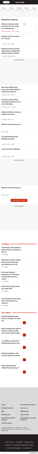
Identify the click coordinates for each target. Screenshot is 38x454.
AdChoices (34, 452)
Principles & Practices (27, 405)
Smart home (24, 415)
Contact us (24, 408)
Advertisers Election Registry (8, 419)
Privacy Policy (10, 442)
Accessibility (27, 448)
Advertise (8, 445)
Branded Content (7, 408)
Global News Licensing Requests (28, 419)
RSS (2, 411)
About (3, 405)
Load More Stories (19, 201)
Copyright (19, 442)
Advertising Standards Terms (23, 445)
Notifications (6, 415)
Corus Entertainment (14, 448)
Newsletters (24, 411)
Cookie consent (6, 423)
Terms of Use (28, 442)
